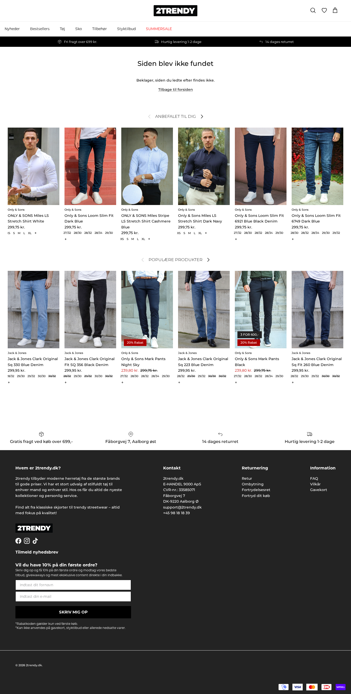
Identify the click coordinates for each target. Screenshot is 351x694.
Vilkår (315, 484)
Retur (247, 478)
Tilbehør (99, 28)
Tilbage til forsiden (175, 89)
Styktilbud (126, 28)
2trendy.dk (34, 665)
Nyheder (12, 28)
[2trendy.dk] (175, 10)
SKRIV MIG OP (73, 612)
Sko (78, 28)
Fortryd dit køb (256, 495)
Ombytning (253, 484)
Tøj (62, 28)
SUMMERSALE (159, 28)
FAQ (314, 478)
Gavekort (318, 489)
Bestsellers (40, 28)
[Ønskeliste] (324, 10)
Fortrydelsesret (256, 489)
